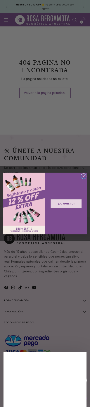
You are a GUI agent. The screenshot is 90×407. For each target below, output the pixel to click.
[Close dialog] (83, 176)
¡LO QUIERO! (66, 203)
